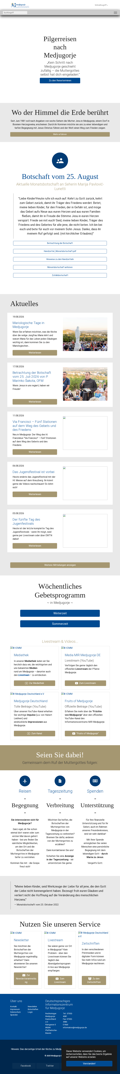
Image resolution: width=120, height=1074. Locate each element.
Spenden (14, 1015)
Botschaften (33, 1009)
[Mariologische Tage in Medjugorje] (85, 334)
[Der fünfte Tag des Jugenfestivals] (85, 530)
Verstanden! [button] (89, 1063)
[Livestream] (49, 932)
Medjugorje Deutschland (31, 701)
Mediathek (21, 655)
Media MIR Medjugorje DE (83, 655)
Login (30, 1012)
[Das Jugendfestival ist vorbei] (85, 483)
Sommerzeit (60, 624)
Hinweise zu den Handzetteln (60, 259)
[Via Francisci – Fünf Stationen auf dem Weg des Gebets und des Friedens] (85, 432)
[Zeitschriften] (94, 934)
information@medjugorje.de (75, 1027)
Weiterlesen (35, 352)
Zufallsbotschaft (60, 275)
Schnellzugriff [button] (101, 5)
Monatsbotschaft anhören (60, 267)
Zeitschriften (91, 943)
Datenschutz (15, 1012)
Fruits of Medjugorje (79, 701)
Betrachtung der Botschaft (60, 243)
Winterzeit (60, 613)
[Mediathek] (16, 647)
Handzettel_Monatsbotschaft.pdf (60, 251)
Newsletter (21, 940)
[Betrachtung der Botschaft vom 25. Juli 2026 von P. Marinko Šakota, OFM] (85, 383)
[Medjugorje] (20, 5)
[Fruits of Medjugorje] (66, 693)
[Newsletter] (16, 932)
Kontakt (13, 1006)
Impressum (15, 1009)
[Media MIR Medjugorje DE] (66, 647)
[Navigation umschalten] (115, 12)
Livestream (23, 675)
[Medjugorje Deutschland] (27, 693)
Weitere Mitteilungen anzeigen (60, 565)
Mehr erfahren (60, 134)
